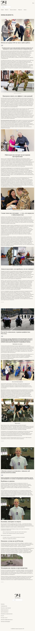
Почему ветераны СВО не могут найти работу (15, 42)
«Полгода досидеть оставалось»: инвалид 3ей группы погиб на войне (15, 471)
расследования (8, 338)
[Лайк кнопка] (2, 45)
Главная (2, 9)
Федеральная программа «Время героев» (8, 120)
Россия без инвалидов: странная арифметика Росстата (15, 332)
